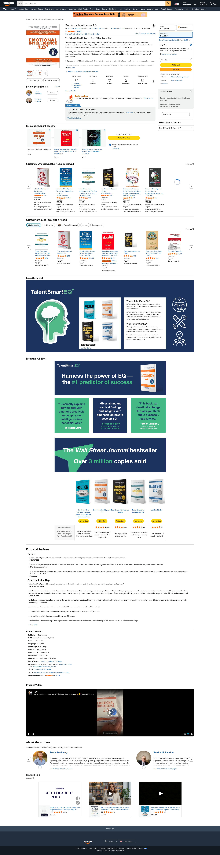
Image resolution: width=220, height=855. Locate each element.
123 (46, 258)
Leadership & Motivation (42, 669)
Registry (136, 9)
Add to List (167, 114)
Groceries (72, 9)
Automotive (179, 9)
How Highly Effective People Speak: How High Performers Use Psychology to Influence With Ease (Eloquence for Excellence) (65, 808)
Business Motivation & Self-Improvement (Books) (51, 672)
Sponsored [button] (29, 778)
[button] (5, 9)
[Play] (28, 734)
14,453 (91, 258)
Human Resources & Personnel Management (110, 262)
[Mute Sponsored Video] (78, 803)
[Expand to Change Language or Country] (180, 4)
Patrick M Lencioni (117, 28)
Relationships (43, 19)
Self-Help (34, 19)
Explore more (148, 98)
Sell (121, 9)
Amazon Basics (37, 9)
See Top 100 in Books (64, 664)
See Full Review (88, 694)
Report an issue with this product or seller (83, 71)
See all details (70, 91)
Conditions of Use (81, 848)
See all (57, 87)
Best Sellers (49, 9)
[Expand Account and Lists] (196, 4)
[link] (66, 138)
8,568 (180, 254)
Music (143, 9)
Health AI (13, 9)
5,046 (113, 258)
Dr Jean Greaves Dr (96, 28)
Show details (116, 148)
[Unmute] (192, 734)
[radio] (167, 28)
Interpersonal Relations (56, 19)
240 (68, 256)
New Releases (61, 9)
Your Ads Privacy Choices (135, 848)
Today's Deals (95, 9)
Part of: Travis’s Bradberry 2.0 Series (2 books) (82, 34)
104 (156, 258)
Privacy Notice (93, 848)
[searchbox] (94, 3)
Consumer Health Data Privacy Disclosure (112, 848)
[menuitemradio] (188, 734)
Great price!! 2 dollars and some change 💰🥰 (63, 694)
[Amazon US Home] (88, 842)
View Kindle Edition (74, 118)
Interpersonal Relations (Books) (44, 666)
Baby (187, 9)
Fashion (127, 9)
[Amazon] (8, 3)
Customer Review (40, 694)
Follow (52, 93)
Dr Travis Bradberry (75, 28)
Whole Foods (83, 9)
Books (104, 9)
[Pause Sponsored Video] (78, 798)
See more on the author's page (61, 769)
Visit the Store (86, 348)
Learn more (129, 112)
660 (134, 256)
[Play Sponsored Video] (110, 794)
